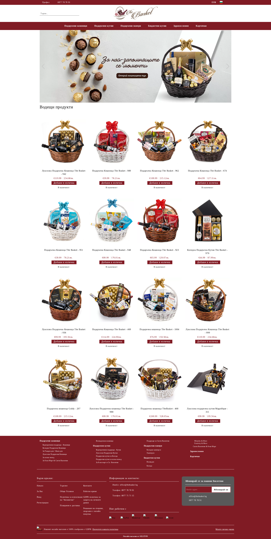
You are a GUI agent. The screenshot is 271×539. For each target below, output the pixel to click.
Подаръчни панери (131, 26)
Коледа (149, 466)
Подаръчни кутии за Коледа (107, 456)
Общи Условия (67, 491)
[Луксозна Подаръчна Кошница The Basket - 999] (207, 300)
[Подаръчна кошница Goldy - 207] (63, 379)
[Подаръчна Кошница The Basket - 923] (159, 220)
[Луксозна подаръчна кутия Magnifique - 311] (207, 379)
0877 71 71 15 (128, 496)
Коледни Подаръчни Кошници (54, 448)
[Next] (226, 66)
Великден (150, 462)
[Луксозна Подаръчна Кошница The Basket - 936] (63, 300)
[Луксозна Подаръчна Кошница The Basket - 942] (63, 141)
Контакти (87, 486)
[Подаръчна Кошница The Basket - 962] (159, 141)
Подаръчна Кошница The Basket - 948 (111, 250)
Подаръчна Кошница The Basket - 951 (63, 250)
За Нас (40, 491)
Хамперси (150, 453)
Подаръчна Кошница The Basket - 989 (111, 171)
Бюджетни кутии (157, 26)
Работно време (90, 491)
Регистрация (42, 503)
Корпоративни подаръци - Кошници (56, 445)
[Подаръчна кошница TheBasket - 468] (159, 379)
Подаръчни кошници (75, 26)
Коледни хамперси (154, 450)
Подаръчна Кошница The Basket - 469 (111, 329)
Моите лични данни (225, 529)
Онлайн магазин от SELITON (135, 536)
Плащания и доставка (70, 505)
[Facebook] (229, 2)
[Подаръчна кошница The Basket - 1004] (159, 300)
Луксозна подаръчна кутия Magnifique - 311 (207, 410)
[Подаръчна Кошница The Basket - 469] (111, 300)
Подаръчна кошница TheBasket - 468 (159, 408)
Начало (40, 486)
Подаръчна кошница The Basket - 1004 (159, 329)
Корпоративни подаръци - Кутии (108, 450)
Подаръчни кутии (103, 26)
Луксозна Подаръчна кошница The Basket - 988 (111, 410)
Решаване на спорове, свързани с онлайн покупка (93, 511)
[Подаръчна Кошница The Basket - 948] (111, 220)
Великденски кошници (104, 441)
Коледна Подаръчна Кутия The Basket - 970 (207, 251)
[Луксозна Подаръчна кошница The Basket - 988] (111, 379)
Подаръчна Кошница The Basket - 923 (159, 250)
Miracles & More (200, 441)
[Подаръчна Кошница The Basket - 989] (111, 141)
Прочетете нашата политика (105, 529)
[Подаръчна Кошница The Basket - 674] (207, 141)
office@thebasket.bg (129, 485)
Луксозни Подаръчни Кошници (55, 454)
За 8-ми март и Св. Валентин (107, 462)
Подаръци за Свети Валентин (158, 441)
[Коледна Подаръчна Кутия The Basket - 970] (207, 220)
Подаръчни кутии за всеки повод (109, 459)
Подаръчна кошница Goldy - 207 (63, 408)
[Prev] (44, 66)
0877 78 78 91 (64, 2)
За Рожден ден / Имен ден (53, 451)
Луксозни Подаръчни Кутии (107, 453)
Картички (201, 26)
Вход (39, 497)
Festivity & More (200, 443)
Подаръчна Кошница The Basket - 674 (207, 171)
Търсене (63, 486)
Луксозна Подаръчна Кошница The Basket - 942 (63, 172)
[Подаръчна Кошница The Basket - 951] (63, 220)
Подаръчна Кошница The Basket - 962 (159, 171)
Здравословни (181, 26)
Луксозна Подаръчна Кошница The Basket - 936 (63, 331)
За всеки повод (48, 457)
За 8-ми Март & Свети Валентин (55, 461)
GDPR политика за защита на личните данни (92, 500)
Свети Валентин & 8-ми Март (204, 446)
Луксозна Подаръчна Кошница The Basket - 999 (207, 331)
